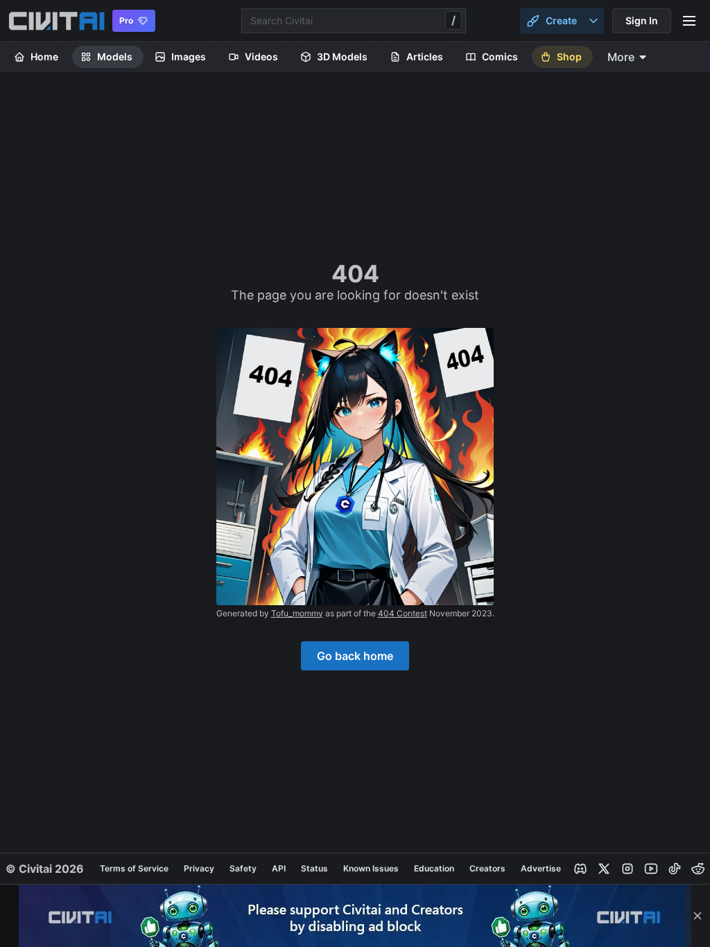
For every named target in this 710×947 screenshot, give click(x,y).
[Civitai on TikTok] (674, 868)
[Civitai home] (56, 20)
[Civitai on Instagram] (627, 868)
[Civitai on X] (604, 868)
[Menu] (689, 21)
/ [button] (453, 20)
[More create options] (593, 21)
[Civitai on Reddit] (698, 868)
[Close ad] (697, 916)
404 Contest (402, 613)
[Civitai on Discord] (580, 868)
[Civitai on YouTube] (651, 868)
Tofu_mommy (297, 613)
